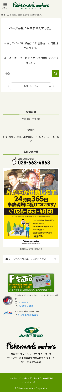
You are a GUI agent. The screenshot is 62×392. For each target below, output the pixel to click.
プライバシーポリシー (31, 382)
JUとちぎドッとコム (25, 306)
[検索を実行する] (55, 73)
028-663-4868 (34, 362)
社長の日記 (27, 378)
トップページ (15, 378)
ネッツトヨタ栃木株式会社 (28, 315)
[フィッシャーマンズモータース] (31, 5)
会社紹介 (37, 378)
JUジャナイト (23, 302)
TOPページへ (31, 86)
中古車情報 (48, 378)
